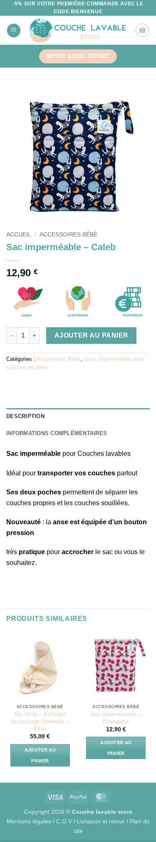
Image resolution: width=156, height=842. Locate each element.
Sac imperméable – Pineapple (115, 718)
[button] (13, 30)
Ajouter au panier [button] (40, 755)
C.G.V (64, 821)
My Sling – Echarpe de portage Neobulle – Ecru (40, 721)
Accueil (18, 234)
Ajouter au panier (91, 335)
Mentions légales (29, 821)
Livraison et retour (101, 821)
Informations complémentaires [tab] (56, 433)
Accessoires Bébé (68, 234)
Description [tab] (25, 416)
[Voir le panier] (142, 30)
